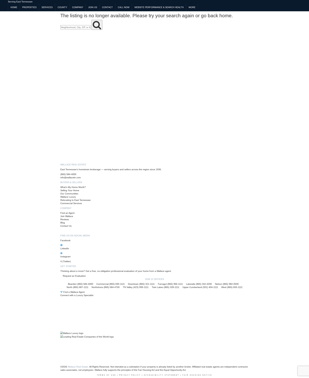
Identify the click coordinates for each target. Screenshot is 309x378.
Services (47, 7)
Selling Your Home (69, 190)
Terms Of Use (106, 375)
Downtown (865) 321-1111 (141, 284)
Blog (62, 222)
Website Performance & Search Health (159, 7)
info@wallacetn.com (70, 177)
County (62, 7)
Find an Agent (67, 213)
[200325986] (200, 5)
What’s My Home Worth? (73, 187)
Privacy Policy (130, 375)
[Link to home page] (4, 4)
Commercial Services (71, 203)
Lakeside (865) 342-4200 (199, 284)
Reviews (64, 219)
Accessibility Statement (161, 375)
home (225, 15)
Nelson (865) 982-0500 (227, 284)
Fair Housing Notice (197, 375)
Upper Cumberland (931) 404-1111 (202, 287)
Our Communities (69, 193)
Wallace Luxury (68, 197)
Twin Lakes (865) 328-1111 (165, 287)
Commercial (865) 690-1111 (110, 284)
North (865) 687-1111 (77, 287)
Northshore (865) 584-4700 (106, 287)
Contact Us (66, 226)
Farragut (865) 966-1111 (170, 284)
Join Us (92, 7)
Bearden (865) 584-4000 (80, 284)
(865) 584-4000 (68, 174)
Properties (29, 7)
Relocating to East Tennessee (75, 200)
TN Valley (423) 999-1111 (136, 287)
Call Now (123, 7)
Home (13, 7)
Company (77, 7)
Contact (107, 7)
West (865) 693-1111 (232, 287)
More (192, 7)
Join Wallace (66, 216)
